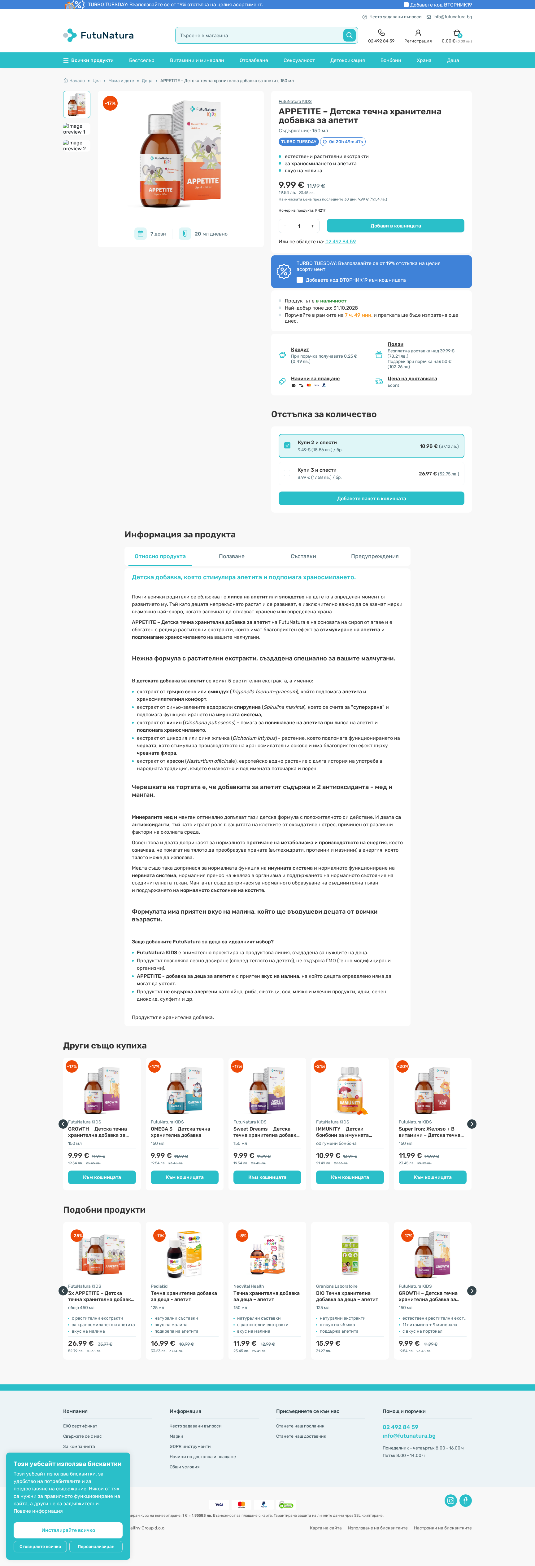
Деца (453, 60)
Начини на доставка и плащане (203, 1456)
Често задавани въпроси (396, 17)
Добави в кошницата (396, 226)
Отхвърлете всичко (40, 1546)
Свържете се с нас (82, 1436)
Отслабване (254, 60)
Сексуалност (299, 60)
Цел (97, 80)
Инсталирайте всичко (68, 1530)
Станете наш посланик (300, 1426)
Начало (77, 80)
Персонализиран (96, 1546)
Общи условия (185, 1467)
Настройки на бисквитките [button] (443, 1528)
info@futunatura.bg (452, 17)
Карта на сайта (326, 1528)
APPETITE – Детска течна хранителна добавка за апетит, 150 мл (227, 80)
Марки (176, 1436)
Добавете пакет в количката (371, 498)
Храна (424, 60)
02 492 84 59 (340, 242)
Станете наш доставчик (301, 1436)
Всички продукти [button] (92, 60)
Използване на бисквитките (378, 1528)
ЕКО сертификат (80, 1426)
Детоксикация (347, 60)
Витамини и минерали (197, 60)
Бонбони (391, 60)
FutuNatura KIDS (295, 101)
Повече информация (38, 1511)
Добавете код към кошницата (356, 280)
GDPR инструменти (190, 1446)
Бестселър (141, 60)
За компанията (79, 1446)
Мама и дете (121, 80)
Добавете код (441, 5)
